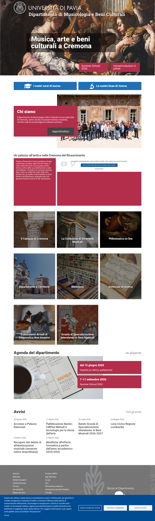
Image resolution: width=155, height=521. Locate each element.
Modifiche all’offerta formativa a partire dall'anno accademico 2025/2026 (59, 447)
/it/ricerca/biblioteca (78, 294)
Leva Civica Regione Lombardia (123, 425)
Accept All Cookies (99, 168)
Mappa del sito (19, 492)
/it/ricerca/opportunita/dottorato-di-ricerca (121, 294)
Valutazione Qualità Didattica (57, 489)
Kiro (47, 483)
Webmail (16, 476)
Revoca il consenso (115, 508)
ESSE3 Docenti (19, 483)
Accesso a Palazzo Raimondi (25, 425)
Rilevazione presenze (54, 486)
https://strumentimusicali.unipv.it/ (78, 242)
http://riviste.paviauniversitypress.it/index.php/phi (121, 242)
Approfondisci (60, 131)
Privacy (6, 515)
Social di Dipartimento (120, 488)
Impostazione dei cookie (90, 508)
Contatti (48, 492)
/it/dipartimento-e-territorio (34, 294)
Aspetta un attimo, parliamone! (96, 370)
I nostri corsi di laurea (46, 86)
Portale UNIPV (51, 473)
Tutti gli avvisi (133, 412)
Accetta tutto (140, 508)
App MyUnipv (50, 476)
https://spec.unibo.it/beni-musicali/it (78, 339)
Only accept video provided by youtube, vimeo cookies (99, 165)
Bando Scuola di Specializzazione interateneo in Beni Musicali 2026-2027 (90, 428)
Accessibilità (18, 489)
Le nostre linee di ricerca (111, 86)
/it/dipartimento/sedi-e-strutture (34, 242)
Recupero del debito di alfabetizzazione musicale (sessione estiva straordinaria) (27, 447)
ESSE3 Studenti (19, 480)
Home (139, 3)
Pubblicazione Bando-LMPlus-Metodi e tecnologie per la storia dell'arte (60, 428)
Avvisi (47, 480)
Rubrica (16, 473)
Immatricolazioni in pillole (124, 67)
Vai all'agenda (133, 353)
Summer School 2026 (90, 67)
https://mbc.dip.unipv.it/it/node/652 (34, 339)
